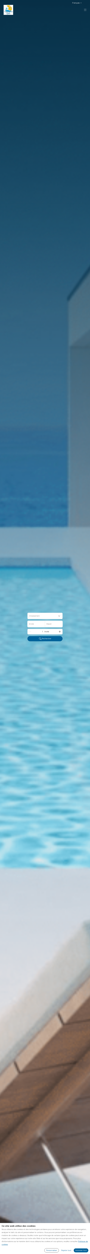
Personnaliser (51, 1250)
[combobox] (45, 616)
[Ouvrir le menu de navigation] (85, 10)
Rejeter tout (66, 1250)
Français (76, 3)
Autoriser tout (81, 1250)
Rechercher (46, 639)
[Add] (59, 631)
